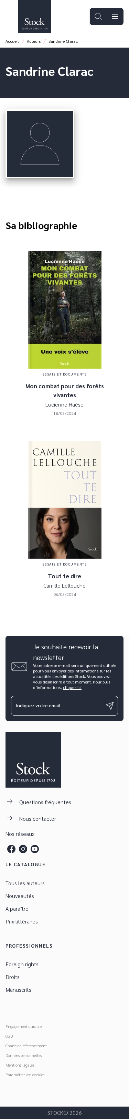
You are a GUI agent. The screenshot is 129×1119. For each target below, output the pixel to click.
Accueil (12, 41)
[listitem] (11, 849)
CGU (9, 1036)
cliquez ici (72, 687)
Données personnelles (24, 1055)
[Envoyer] (109, 706)
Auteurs (34, 41)
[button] (64, 883)
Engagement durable (24, 1026)
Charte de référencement (26, 1045)
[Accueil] (34, 16)
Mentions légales (20, 1065)
